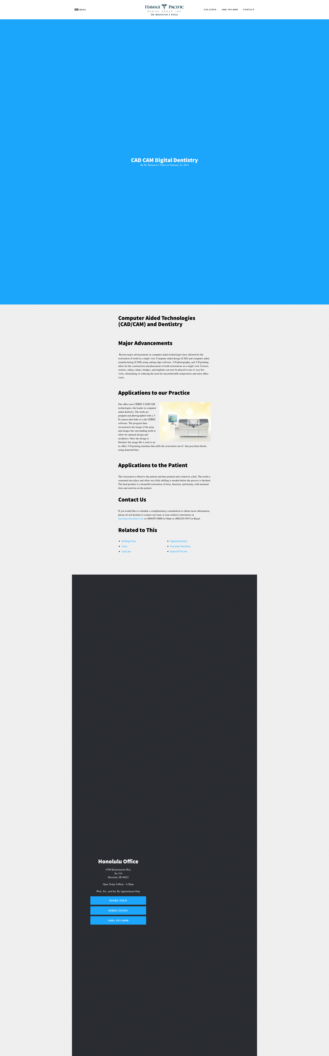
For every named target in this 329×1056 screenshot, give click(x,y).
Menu (82, 9)
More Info (118, 900)
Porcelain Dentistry (180, 546)
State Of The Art (178, 551)
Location (210, 9)
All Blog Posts (128, 541)
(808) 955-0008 (230, 9)
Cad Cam (126, 551)
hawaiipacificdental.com (131, 518)
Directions (118, 910)
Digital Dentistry (178, 541)
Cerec (124, 546)
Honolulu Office (118, 861)
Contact (248, 9)
